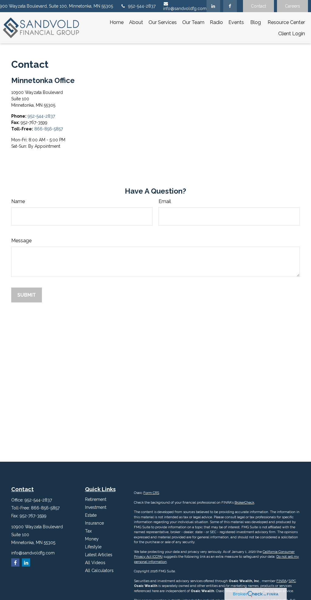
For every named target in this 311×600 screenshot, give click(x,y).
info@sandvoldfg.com (185, 8)
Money (92, 538)
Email (165, 201)
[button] (116, 22)
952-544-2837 (142, 6)
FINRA (281, 581)
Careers (292, 6)
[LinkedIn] (213, 6)
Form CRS (151, 493)
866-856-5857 (48, 128)
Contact (258, 6)
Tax (88, 531)
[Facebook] (230, 6)
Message (21, 240)
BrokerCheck (244, 503)
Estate (91, 515)
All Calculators (99, 570)
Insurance (94, 523)
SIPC (292, 581)
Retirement (95, 499)
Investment (95, 507)
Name (18, 201)
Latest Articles (98, 554)
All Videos (95, 562)
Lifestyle (93, 546)
